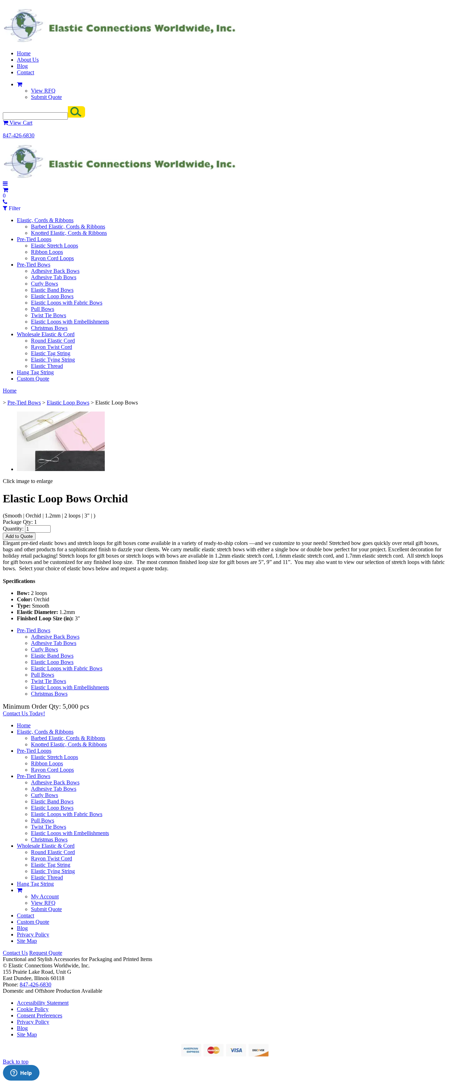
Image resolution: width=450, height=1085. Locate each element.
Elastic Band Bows (52, 290)
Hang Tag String (35, 372)
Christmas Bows (49, 328)
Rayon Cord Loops (52, 258)
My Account (45, 896)
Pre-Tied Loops (34, 239)
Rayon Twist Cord (51, 347)
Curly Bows (44, 284)
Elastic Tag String (50, 353)
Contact (25, 72)
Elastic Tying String (53, 360)
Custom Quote (33, 379)
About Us (28, 60)
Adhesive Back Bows (55, 271)
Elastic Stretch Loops (54, 246)
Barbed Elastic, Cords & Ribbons (68, 227)
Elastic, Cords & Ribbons (45, 220)
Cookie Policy (33, 1009)
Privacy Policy (33, 934)
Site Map (27, 941)
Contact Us (15, 953)
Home (24, 53)
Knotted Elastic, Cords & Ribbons (69, 233)
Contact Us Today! (24, 713)
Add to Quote (19, 536)
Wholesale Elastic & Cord (46, 334)
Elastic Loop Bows (52, 296)
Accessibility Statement (43, 1003)
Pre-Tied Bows (33, 265)
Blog (22, 66)
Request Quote (45, 953)
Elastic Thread (47, 366)
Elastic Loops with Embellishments (70, 322)
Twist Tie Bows (48, 315)
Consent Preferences (39, 1015)
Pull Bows (42, 309)
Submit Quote (46, 97)
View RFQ (43, 91)
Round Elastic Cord (53, 341)
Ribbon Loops (47, 252)
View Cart (20, 123)
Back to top (15, 1062)
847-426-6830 (18, 135)
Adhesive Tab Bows (53, 277)
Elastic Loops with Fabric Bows (66, 303)
